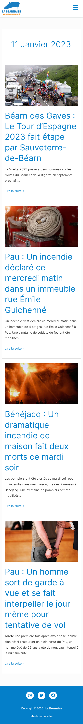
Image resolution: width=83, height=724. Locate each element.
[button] (76, 6)
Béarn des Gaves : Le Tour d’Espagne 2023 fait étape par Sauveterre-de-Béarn (40, 137)
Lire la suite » (14, 190)
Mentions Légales (41, 716)
